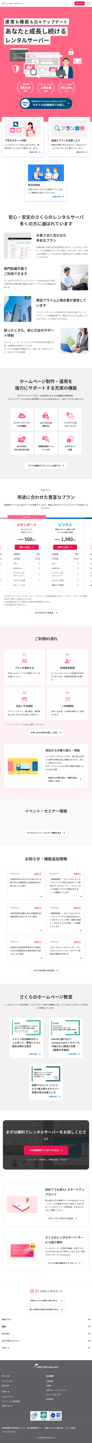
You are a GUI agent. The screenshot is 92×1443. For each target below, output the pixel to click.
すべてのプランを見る (44, 612)
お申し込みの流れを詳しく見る (44, 732)
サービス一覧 (7, 1381)
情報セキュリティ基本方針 (54, 1428)
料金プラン (7, 1319)
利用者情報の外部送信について (13, 1428)
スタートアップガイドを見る (60, 1218)
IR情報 (48, 1385)
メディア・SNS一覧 (53, 1394)
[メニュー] (88, 3)
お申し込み (79, 3)
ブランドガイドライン (9, 1432)
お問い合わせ (7, 1405)
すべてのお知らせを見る (44, 970)
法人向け (6, 1333)
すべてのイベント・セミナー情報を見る (44, 832)
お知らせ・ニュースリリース (56, 1390)
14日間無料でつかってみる (44, 1150)
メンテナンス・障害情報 (11, 1401)
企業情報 (49, 1381)
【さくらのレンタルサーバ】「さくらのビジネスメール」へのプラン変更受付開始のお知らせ (65, 948)
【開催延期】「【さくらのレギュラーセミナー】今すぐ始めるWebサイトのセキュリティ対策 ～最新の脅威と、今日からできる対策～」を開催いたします (65, 917)
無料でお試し (25, 547)
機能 (4, 1326)
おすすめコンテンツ (10, 1340)
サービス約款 (70, 1428)
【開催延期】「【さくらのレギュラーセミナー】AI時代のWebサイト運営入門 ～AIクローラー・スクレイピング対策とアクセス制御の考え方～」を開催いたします (65, 883)
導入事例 (5, 1385)
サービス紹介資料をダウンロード (62, 1263)
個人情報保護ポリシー (35, 1428)
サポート (6, 1347)
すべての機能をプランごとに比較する (44, 465)
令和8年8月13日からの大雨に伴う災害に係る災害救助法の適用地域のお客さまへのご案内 (25, 879)
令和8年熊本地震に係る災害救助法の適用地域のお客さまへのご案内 (26, 912)
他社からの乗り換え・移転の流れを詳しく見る (62, 779)
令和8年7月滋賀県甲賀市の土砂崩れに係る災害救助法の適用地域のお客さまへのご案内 (25, 948)
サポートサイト (7, 1396)
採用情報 (49, 1399)
